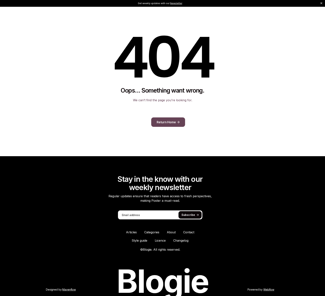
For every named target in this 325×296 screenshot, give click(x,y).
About (171, 232)
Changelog (180, 240)
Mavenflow (69, 289)
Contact (188, 232)
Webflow (268, 289)
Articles (131, 232)
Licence (160, 240)
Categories (151, 232)
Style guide (139, 240)
